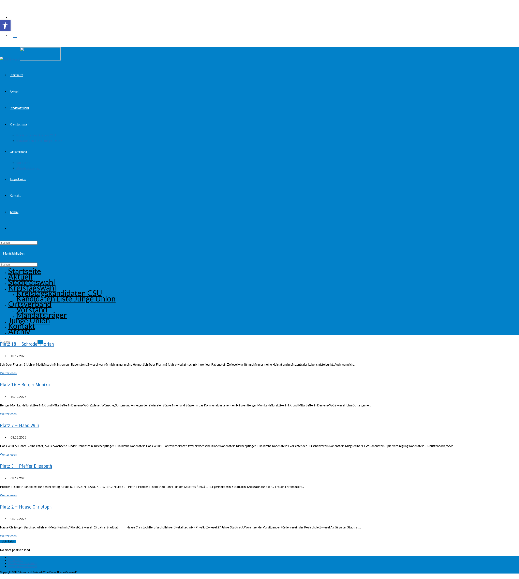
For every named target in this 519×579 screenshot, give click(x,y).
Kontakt (21, 326)
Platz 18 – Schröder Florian (27, 344)
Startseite (24, 271)
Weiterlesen (9, 373)
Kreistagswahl (32, 287)
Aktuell (20, 276)
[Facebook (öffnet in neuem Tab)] (15, 17)
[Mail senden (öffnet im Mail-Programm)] (15, 35)
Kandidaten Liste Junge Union (66, 298)
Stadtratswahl (31, 282)
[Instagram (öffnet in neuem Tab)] (15, 26)
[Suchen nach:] (26, 253)
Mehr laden (7, 541)
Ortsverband (29, 304)
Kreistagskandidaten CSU (59, 293)
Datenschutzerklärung (22, 563)
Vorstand (31, 309)
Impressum (15, 560)
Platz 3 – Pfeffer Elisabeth (26, 466)
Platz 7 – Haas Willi (19, 425)
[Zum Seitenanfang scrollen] (1, 576)
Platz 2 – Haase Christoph (26, 507)
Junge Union (29, 320)
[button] (5, 25)
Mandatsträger (41, 315)
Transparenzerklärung (22, 566)
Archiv (19, 331)
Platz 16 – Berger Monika (25, 385)
